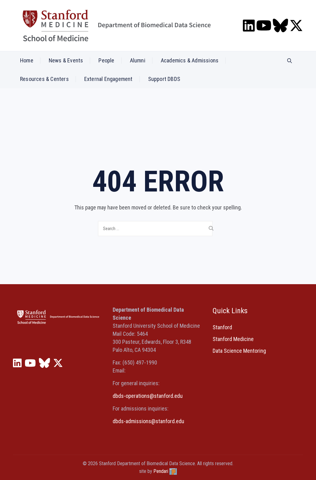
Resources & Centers (44, 79)
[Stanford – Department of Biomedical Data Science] (116, 25)
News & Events (66, 60)
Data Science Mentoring (239, 350)
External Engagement (108, 79)
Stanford (222, 327)
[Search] (289, 61)
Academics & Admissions (189, 60)
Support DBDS (164, 79)
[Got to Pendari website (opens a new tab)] (173, 471)
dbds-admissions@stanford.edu (148, 421)
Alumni (137, 60)
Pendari (160, 471)
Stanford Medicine (233, 339)
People (106, 60)
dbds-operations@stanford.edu (148, 396)
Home (26, 60)
